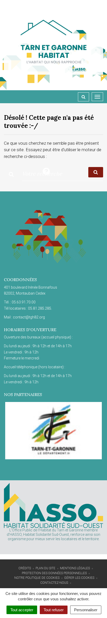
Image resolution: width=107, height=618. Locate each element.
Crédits (24, 568)
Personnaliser (85, 610)
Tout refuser (54, 610)
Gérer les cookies (79, 578)
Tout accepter (21, 610)
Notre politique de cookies (36, 578)
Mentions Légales (75, 568)
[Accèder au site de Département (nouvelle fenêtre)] (53, 430)
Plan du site (45, 568)
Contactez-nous (54, 583)
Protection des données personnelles (54, 573)
